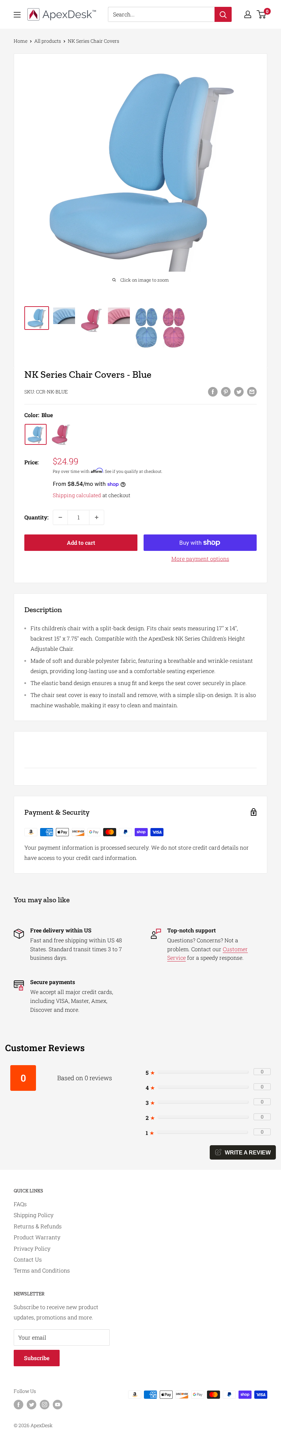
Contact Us (28, 1259)
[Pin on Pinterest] (226, 391)
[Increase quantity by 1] (96, 517)
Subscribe (36, 1357)
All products (47, 41)
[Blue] (36, 434)
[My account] (247, 14)
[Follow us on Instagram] (44, 1404)
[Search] (223, 14)
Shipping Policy (33, 1214)
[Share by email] (252, 391)
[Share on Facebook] (213, 391)
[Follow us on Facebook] (18, 1404)
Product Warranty (37, 1237)
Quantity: (36, 517)
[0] (261, 14)
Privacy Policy (32, 1248)
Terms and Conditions (42, 1270)
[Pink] (61, 434)
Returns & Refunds (38, 1226)
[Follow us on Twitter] (31, 1404)
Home (20, 41)
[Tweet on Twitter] (239, 391)
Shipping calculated (77, 495)
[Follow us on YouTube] (57, 1404)
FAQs (20, 1203)
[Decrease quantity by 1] (60, 517)
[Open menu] (17, 14)
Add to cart (81, 542)
